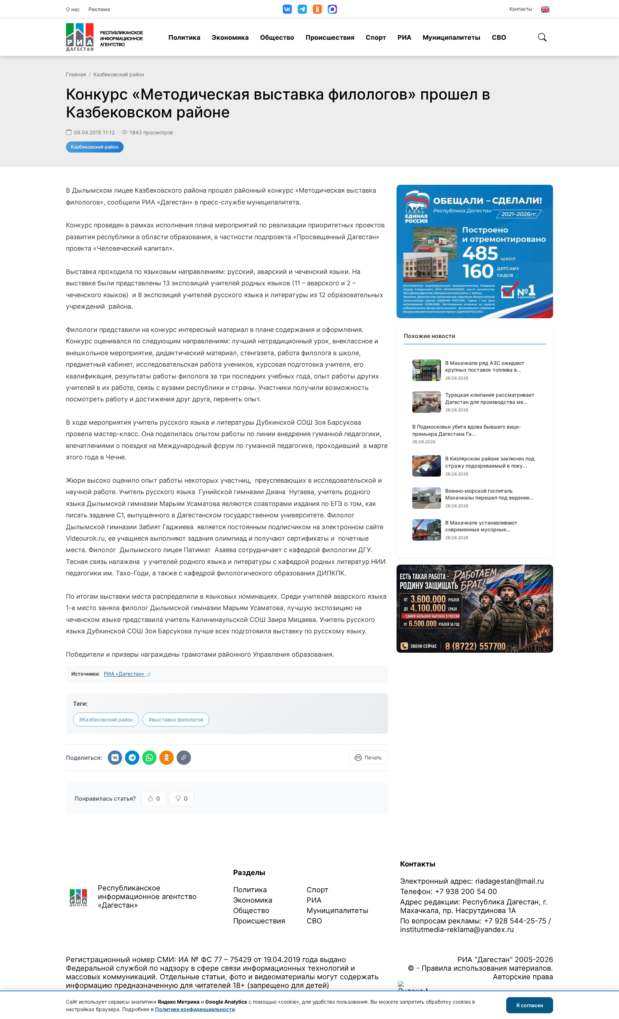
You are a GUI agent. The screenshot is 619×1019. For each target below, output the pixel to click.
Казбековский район (118, 74)
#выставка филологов (176, 719)
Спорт (376, 37)
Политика (184, 37)
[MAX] (332, 9)
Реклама (99, 9)
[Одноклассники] (317, 9)
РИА (404, 37)
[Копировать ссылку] (184, 757)
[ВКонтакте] (287, 9)
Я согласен (529, 1005)
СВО (499, 37)
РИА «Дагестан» (125, 674)
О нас (73, 9)
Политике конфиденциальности (195, 1009)
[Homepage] (104, 37)
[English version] (545, 9)
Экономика (230, 37)
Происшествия (330, 37)
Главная (76, 74)
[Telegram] (302, 9)
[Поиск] (542, 37)
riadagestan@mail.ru (509, 881)
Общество (277, 37)
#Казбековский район (106, 719)
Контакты (520, 9)
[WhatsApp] (149, 757)
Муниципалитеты (451, 37)
